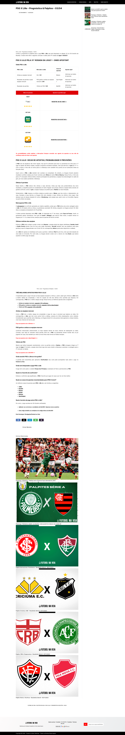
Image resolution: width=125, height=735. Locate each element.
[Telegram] (29, 420)
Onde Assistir (104, 2)
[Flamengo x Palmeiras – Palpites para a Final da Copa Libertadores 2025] (47, 459)
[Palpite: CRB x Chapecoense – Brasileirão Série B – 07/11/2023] (47, 632)
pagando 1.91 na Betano (41, 303)
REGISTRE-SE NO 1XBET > (59, 101)
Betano (21, 390)
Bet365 (21, 388)
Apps (90, 2)
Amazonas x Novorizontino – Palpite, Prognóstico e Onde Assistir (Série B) (98, 29)
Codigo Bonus (82, 2)
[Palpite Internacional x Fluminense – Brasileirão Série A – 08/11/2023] (47, 545)
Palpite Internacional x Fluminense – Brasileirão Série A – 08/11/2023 (34, 567)
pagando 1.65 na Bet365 (34, 307)
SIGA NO (58, 726)
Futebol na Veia (32, 705)
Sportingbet (22, 396)
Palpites (96, 2)
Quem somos (51, 722)
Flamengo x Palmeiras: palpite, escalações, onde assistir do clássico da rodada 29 (38, 524)
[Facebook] (18, 420)
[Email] (41, 420)
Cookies (70, 722)
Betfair (21, 392)
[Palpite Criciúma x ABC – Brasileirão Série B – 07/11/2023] (47, 589)
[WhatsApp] (35, 420)
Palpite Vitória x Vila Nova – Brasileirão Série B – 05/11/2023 (32, 697)
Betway (21, 394)
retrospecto (20, 206)
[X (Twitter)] (24, 420)
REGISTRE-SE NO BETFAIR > (59, 139)
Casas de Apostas (71, 2)
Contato (58, 722)
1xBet (20, 386)
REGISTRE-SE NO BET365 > (59, 119)
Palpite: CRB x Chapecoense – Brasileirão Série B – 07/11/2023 (33, 654)
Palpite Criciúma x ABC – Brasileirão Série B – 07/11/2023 (31, 610)
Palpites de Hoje (40, 705)
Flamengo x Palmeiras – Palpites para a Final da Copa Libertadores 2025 (35, 480)
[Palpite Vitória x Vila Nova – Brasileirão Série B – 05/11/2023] (47, 676)
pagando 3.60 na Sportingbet (50, 305)
